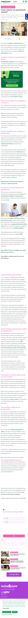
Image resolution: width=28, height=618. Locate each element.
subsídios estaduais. (19, 228)
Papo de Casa (4, 596)
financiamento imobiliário (7, 196)
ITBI (21, 341)
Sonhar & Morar (6, 1)
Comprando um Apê (9, 7)
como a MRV (19, 234)
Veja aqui (19, 151)
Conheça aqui (18, 196)
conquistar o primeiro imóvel (14, 43)
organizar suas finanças (7, 143)
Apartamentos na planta (7, 61)
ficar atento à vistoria (16, 96)
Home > (3, 7)
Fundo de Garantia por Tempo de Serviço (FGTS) (13, 347)
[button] (7, 615)
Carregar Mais (14, 574)
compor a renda (13, 399)
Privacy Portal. (6, 608)
